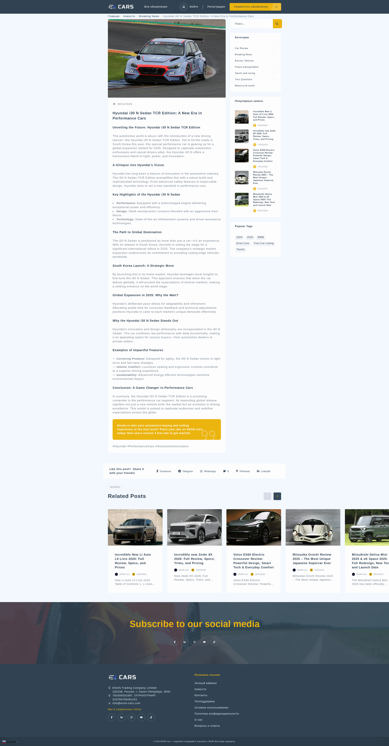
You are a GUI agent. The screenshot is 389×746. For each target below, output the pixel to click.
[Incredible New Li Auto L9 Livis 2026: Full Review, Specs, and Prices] (242, 117)
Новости (129, 16)
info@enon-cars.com (126, 703)
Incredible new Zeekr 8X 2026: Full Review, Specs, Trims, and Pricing (264, 135)
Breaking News (149, 16)
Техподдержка (204, 701)
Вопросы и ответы (207, 725)
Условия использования (211, 707)
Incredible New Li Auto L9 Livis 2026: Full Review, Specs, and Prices (264, 115)
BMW (261, 237)
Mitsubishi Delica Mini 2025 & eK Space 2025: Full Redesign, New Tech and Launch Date (264, 199)
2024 (239, 237)
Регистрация (216, 6)
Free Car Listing (264, 243)
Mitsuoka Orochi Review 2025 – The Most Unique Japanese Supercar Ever (263, 177)
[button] (164, 471)
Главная (114, 16)
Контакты (200, 695)
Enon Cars (242, 243)
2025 (250, 237)
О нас (198, 719)
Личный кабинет (205, 683)
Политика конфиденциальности (216, 713)
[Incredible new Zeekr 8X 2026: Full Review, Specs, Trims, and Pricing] (242, 136)
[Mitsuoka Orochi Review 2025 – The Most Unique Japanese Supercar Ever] (242, 177)
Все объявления (155, 6)
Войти (194, 6)
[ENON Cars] (121, 7)
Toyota (240, 249)
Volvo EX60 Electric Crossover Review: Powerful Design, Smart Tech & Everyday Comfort (264, 155)
